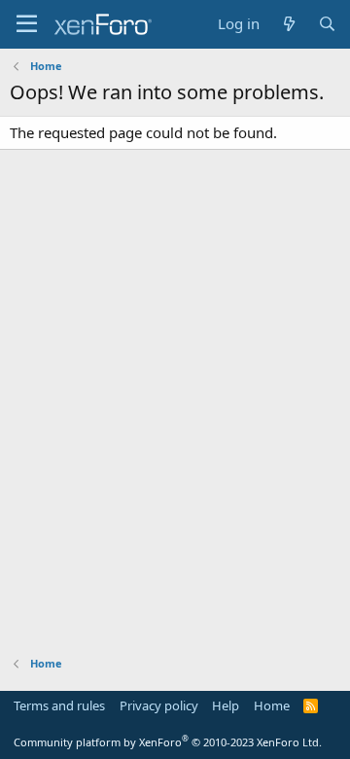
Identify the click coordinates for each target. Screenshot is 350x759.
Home (272, 705)
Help (225, 705)
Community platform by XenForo (168, 742)
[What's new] (288, 24)
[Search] (327, 24)
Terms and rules (59, 705)
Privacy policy (159, 705)
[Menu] (27, 24)
